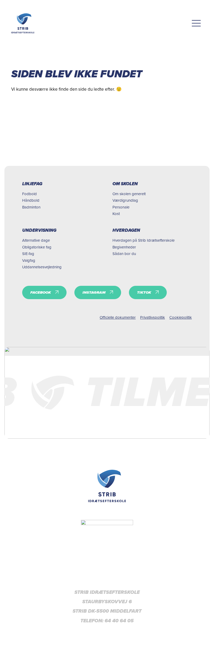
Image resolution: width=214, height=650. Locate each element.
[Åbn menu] (196, 23)
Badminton (31, 207)
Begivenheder (124, 247)
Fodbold (29, 193)
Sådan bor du (124, 253)
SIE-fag (28, 253)
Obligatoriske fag (36, 247)
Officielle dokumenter (118, 317)
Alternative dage (36, 240)
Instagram (93, 292)
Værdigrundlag (125, 200)
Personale (120, 207)
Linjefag (32, 184)
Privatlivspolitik (152, 317)
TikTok (144, 292)
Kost (116, 213)
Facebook (40, 292)
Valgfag (28, 260)
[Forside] (107, 486)
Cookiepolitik (180, 317)
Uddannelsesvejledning (42, 267)
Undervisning (39, 230)
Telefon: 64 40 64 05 (107, 621)
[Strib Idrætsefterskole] (22, 23)
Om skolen (125, 184)
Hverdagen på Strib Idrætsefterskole (143, 240)
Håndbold (30, 200)
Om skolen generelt (129, 193)
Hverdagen (126, 230)
